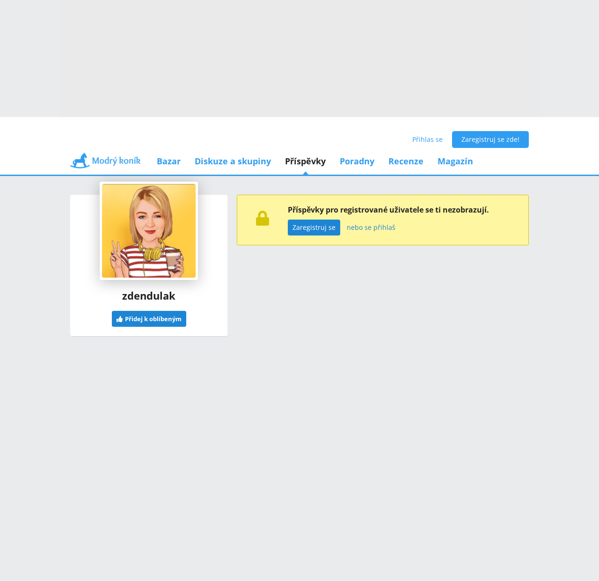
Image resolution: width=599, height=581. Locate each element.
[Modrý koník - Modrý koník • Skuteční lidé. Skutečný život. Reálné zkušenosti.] (105, 164)
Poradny (357, 161)
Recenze (406, 161)
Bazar (169, 161)
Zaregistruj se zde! (490, 139)
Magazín (455, 161)
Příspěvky (305, 161)
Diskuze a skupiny (233, 161)
